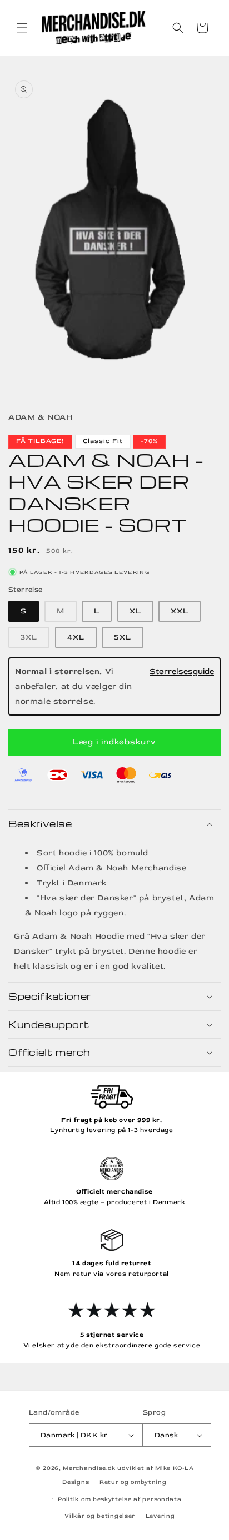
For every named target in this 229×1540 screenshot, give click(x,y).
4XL (75, 637)
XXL (179, 611)
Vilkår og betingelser (99, 1515)
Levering (160, 1515)
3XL (35, 640)
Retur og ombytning (133, 1482)
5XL (122, 637)
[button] (22, 28)
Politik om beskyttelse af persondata (119, 1499)
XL (135, 611)
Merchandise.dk (89, 1468)
